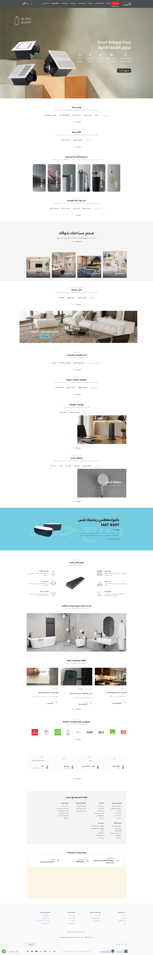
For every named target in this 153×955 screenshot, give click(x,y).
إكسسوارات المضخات (63, 815)
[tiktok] (119, 944)
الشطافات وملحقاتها (116, 808)
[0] (23, 4)
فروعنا (124, 923)
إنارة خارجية (101, 808)
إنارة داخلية (101, 806)
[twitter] (123, 944)
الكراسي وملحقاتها (116, 806)
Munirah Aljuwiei (117, 703)
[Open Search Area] (31, 4)
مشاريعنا (124, 918)
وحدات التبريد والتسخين (63, 808)
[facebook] (116, 944)
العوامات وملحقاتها (64, 813)
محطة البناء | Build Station (69, 951)
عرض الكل (118, 818)
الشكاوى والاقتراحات (96, 918)
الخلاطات (119, 811)
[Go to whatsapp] (4, 951)
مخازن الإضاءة (72, 915)
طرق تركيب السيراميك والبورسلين (48, 692)
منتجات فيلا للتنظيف (81, 808)
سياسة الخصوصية (46, 918)
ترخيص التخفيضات (45, 923)
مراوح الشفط (118, 828)
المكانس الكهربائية (81, 806)
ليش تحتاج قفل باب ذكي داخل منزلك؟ (81, 693)
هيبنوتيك (73, 921)
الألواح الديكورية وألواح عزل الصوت (97, 829)
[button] (89, 97)
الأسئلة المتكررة (97, 921)
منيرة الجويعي (50, 703)
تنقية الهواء (118, 835)
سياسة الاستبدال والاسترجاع (43, 921)
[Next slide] (6, 53)
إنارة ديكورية (101, 811)
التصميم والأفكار (122, 921)
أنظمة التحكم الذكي (116, 826)
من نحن (124, 915)
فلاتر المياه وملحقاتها (63, 811)
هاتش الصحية (72, 918)
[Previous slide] (146, 53)
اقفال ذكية (80, 689)
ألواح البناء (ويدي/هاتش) (98, 826)
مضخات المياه (65, 806)
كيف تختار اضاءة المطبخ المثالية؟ (116, 692)
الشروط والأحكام (46, 915)
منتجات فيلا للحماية (81, 811)
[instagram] (126, 944)
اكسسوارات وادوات (99, 813)
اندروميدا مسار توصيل (115, 833)
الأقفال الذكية (118, 831)
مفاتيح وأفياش (100, 815)
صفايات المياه (118, 813)
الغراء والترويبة (100, 835)
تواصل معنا (98, 915)
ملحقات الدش (117, 815)
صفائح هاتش (100, 833)
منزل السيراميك (71, 923)
